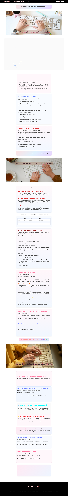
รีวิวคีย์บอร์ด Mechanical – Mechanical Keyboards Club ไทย (22, 1)
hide (8, 38)
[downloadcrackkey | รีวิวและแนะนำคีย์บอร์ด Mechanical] (8, 1)
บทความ (32, 1)
